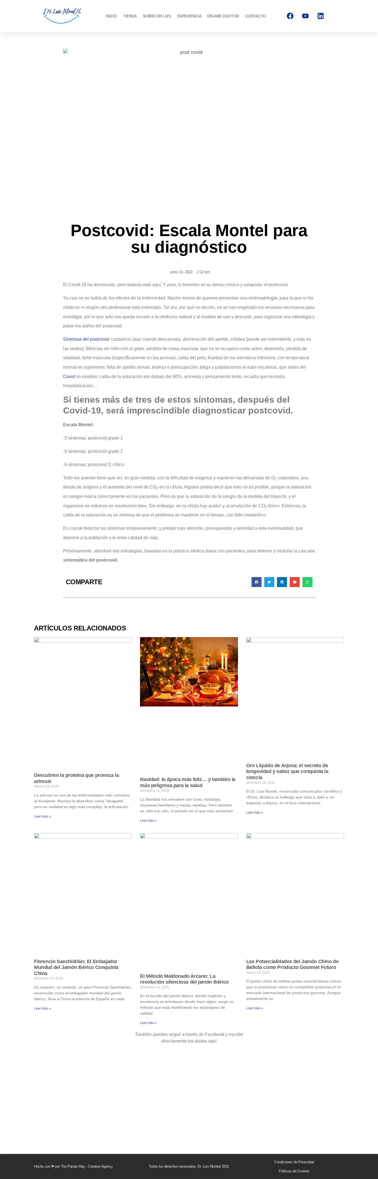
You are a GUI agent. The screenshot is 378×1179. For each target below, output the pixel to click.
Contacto (255, 16)
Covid (69, 376)
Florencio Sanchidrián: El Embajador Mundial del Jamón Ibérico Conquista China (76, 967)
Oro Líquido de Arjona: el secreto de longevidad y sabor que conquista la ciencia (287, 771)
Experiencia (189, 16)
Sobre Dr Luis (157, 16)
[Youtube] (305, 16)
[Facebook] (290, 16)
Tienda (130, 16)
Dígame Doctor (223, 16)
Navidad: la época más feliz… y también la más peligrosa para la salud (187, 782)
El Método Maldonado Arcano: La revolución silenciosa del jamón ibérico (184, 979)
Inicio (111, 16)
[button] (257, 582)
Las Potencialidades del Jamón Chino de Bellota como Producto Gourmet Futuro (292, 964)
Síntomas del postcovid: (86, 339)
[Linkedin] (321, 16)
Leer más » (42, 816)
